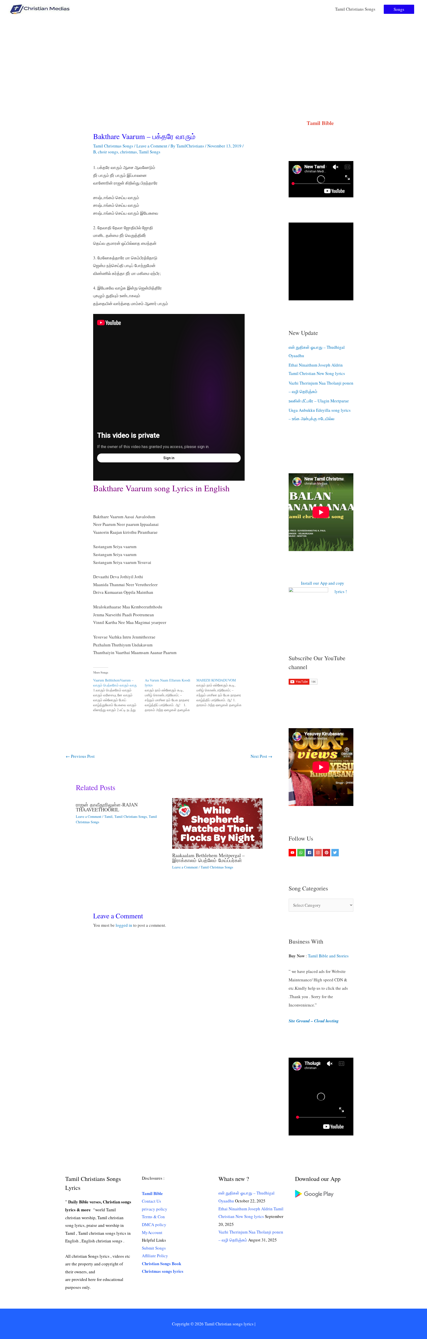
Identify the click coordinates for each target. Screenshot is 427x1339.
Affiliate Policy (155, 1255)
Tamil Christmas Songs (113, 146)
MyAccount (152, 1232)
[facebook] (310, 852)
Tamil (108, 816)
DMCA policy (154, 1224)
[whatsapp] (301, 852)
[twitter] (335, 852)
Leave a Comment (151, 146)
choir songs (108, 152)
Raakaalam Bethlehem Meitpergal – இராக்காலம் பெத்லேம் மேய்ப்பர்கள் (208, 858)
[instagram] (318, 852)
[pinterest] (327, 852)
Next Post (261, 756)
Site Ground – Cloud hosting (314, 1021)
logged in (124, 925)
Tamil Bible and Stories (329, 956)
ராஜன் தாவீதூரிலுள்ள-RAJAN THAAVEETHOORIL (107, 807)
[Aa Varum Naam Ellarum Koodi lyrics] (170, 695)
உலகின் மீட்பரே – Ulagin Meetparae (319, 401)
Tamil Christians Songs (355, 9)
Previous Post (80, 756)
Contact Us (151, 1201)
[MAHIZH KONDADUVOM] (222, 692)
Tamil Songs (149, 152)
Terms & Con (153, 1216)
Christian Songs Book (161, 1263)
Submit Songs (154, 1248)
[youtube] (293, 852)
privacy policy (154, 1209)
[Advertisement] (213, 55)
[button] (399, 9)
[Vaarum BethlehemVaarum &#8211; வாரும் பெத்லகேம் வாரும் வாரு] (119, 695)
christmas (128, 152)
